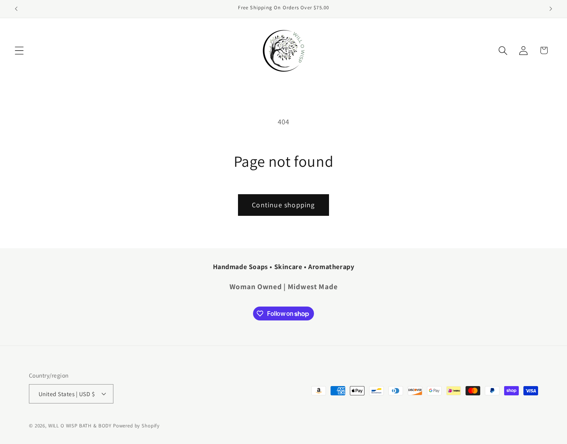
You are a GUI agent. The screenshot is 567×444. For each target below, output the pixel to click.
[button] (19, 50)
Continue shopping (283, 204)
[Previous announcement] (16, 9)
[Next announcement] (550, 9)
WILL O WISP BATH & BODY (79, 425)
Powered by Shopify (136, 425)
